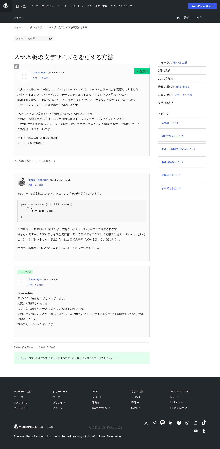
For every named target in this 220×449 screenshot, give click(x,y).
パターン (58, 407)
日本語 (50, 427)
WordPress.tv (101, 407)
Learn (95, 391)
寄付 (135, 402)
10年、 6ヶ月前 (40, 77)
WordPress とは (23, 391)
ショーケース (60, 391)
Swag (136, 407)
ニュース (18, 397)
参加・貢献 (137, 391)
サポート (97, 397)
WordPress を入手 (202, 5)
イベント (136, 397)
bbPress (176, 402)
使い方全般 (36, 27)
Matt (174, 397)
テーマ (56, 397)
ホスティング (21, 402)
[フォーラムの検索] (50, 38)
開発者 (95, 402)
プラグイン (59, 402)
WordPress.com (180, 391)
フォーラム (20, 17)
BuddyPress (178, 407)
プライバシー (21, 407)
